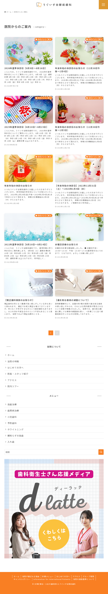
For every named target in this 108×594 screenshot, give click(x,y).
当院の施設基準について (83, 579)
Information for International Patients (51, 579)
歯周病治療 (13, 410)
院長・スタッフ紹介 (18, 373)
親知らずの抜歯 (16, 435)
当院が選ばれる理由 (31, 576)
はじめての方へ (16, 367)
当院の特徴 (13, 361)
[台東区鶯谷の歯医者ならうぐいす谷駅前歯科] (54, 4)
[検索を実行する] (101, 452)
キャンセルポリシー (22, 579)
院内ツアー (13, 386)
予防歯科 (12, 423)
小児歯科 (12, 416)
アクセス (12, 380)
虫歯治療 (12, 404)
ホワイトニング (16, 429)
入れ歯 (11, 441)
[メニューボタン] (103, 4)
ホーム (11, 355)
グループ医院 (88, 576)
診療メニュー (48, 576)
